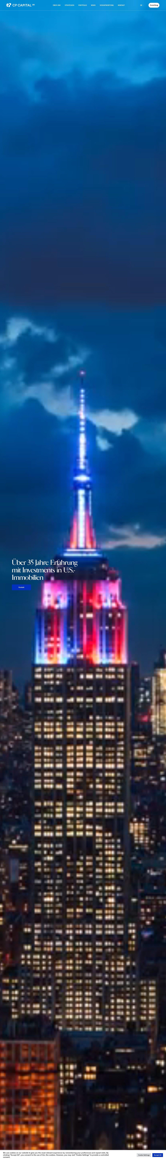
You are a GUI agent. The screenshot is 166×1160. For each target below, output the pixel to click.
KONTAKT (121, 5)
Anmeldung (154, 5)
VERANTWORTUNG (107, 5)
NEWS (93, 5)
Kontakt (21, 587)
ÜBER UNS (57, 5)
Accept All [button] (158, 1155)
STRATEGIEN (69, 5)
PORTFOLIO (82, 5)
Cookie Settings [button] (144, 1155)
